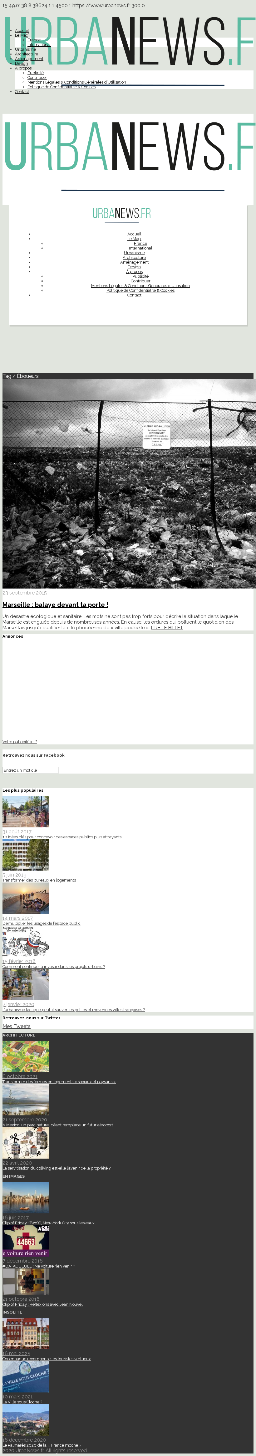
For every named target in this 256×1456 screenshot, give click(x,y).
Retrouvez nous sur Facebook (33, 755)
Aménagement (29, 58)
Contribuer (37, 77)
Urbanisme (25, 49)
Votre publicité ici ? (19, 741)
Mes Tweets (16, 1026)
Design (21, 63)
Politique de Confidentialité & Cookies (61, 87)
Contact (22, 91)
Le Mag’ (22, 35)
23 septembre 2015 (24, 593)
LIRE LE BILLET (167, 627)
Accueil (22, 30)
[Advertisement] (128, 352)
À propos (23, 68)
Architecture (26, 54)
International (39, 44)
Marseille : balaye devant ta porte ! (55, 605)
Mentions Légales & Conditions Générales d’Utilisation (76, 82)
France (34, 40)
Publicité (35, 72)
